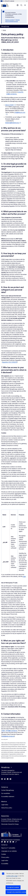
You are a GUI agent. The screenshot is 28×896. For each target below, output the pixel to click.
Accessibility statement (7, 796)
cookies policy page (11, 876)
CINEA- (3, 730)
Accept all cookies (13, 887)
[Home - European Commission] (5, 5)
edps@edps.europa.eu (8, 736)
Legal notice (4, 804)
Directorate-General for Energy (10, 824)
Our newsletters (5, 793)
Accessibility (4, 863)
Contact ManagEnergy (7, 790)
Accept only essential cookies (16, 892)
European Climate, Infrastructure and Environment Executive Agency (11, 820)
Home (4, 30)
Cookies (3, 854)
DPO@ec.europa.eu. (12, 730)
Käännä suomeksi (9, 20)
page (24, 576)
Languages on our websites (9, 851)
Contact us (4, 845)
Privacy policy (5, 857)
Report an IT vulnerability (8, 848)
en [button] (17, 5)
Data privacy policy (6, 808)
